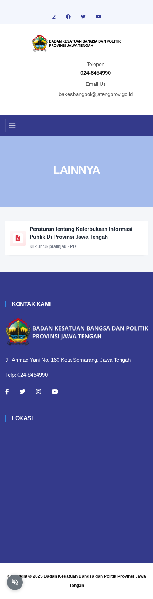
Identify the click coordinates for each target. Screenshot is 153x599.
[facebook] (69, 17)
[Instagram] (38, 391)
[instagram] (54, 17)
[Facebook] (7, 391)
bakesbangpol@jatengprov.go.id (96, 94)
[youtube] (98, 17)
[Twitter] (22, 391)
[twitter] (83, 17)
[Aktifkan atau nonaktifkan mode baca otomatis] (15, 582)
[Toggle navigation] (12, 125)
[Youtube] (55, 391)
